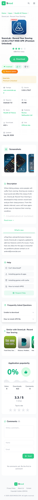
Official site (26, 125)
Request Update (11, 71)
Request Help (20, 293)
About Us (21, 488)
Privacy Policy (11, 488)
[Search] (29, 3)
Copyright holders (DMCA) (19, 491)
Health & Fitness (9, 113)
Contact (28, 488)
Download (20, 59)
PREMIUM (14, 20)
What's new (19, 230)
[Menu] (34, 3)
